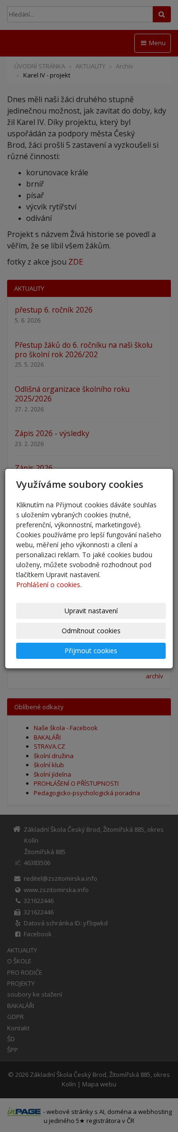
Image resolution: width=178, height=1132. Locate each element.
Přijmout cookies (91, 650)
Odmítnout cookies (91, 630)
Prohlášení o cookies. (49, 584)
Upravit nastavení (91, 610)
